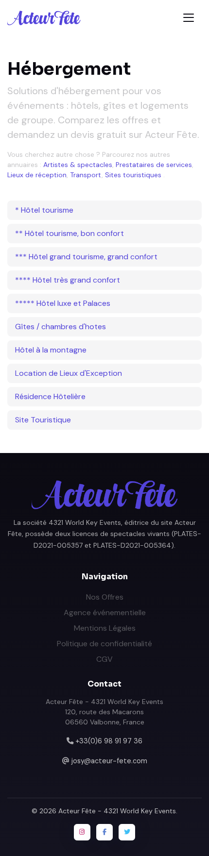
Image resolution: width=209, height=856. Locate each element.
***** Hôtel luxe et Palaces (62, 303)
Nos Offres (104, 597)
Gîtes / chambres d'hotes (60, 326)
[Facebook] (104, 832)
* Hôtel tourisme (44, 210)
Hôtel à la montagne (51, 350)
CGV (104, 659)
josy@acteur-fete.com (109, 760)
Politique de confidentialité (104, 643)
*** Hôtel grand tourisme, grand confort (86, 257)
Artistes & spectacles (77, 164)
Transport (86, 174)
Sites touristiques (133, 174)
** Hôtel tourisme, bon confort (69, 233)
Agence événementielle (105, 612)
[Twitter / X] (127, 832)
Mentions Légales (105, 628)
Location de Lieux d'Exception (68, 373)
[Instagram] (82, 832)
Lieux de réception (37, 174)
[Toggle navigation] (188, 17)
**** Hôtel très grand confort (67, 280)
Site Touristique (43, 420)
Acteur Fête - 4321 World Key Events (117, 810)
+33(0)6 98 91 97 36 (108, 741)
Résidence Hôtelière (50, 396)
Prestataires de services (154, 164)
